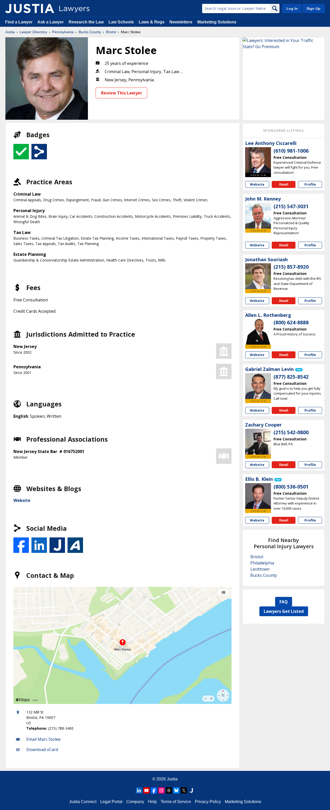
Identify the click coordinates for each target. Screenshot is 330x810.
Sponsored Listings (283, 130)
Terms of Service (176, 801)
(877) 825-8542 (291, 376)
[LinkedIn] (139, 790)
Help (152, 801)
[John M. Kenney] (258, 216)
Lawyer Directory (33, 32)
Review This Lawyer (121, 93)
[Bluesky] (176, 790)
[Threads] (169, 790)
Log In (292, 8)
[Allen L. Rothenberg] (258, 332)
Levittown (259, 569)
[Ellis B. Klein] (258, 496)
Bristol (111, 32)
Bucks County (90, 32)
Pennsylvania (63, 32)
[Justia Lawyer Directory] (29, 8)
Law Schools (121, 22)
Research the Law (86, 22)
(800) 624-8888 (291, 322)
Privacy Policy (208, 801)
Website (21, 500)
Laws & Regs (151, 22)
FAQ (283, 602)
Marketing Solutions (216, 22)
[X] (184, 790)
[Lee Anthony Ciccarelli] (258, 160)
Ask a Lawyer (51, 22)
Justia (10, 32)
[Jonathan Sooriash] (258, 276)
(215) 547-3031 (291, 206)
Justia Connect (82, 801)
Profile (310, 184)
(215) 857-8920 (291, 267)
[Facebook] (154, 790)
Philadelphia (262, 563)
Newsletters (180, 22)
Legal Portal (111, 801)
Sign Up (313, 8)
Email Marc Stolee (43, 739)
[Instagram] (161, 790)
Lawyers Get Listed (284, 611)
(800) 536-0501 (291, 486)
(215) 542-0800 (291, 432)
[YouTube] (146, 790)
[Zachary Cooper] (258, 442)
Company (135, 801)
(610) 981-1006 (291, 150)
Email (283, 184)
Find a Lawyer (18, 22)
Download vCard (42, 749)
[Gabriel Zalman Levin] (258, 386)
